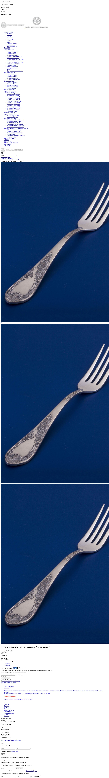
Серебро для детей (9, 81)
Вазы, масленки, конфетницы (15, 62)
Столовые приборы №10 (13, 96)
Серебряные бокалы (12, 53)
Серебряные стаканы (12, 55)
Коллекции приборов (9, 92)
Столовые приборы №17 (13, 104)
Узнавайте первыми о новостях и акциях (12, 674)
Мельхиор (6, 688)
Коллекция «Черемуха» (13, 94)
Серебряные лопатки (12, 78)
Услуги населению (12, 46)
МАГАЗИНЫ (7, 141)
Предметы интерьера (9, 112)
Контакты (6, 716)
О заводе (6, 704)
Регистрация (19, 768)
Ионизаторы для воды (10, 89)
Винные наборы (11, 52)
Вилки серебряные (12, 84)
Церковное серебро (9, 138)
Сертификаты (11, 45)
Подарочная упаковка (10, 91)
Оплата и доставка (9, 708)
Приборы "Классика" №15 (14, 101)
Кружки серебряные (12, 85)
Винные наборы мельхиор (14, 131)
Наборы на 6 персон (12, 117)
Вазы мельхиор (11, 134)
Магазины (6, 707)
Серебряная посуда (9, 49)
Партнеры (10, 38)
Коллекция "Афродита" (13, 109)
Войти (2, 754)
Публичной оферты (31, 771)
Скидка (9, 40)
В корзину (3, 661)
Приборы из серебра (9, 72)
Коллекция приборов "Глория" (15, 124)
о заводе (9, 33)
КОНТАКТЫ (7, 144)
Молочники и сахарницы (14, 61)
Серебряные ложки (12, 73)
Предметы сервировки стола (15, 71)
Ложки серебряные (12, 82)
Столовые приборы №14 (13, 99)
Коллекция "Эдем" (12, 111)
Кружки (9, 69)
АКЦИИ (6, 140)
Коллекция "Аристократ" (14, 108)
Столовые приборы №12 (13, 98)
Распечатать (7, 665)
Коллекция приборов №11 (14, 122)
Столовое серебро (9, 686)
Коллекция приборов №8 (14, 121)
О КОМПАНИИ (8, 32)
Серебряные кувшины (13, 50)
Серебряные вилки (12, 75)
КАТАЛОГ (7, 48)
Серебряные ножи (12, 76)
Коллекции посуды (27, 699)
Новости (9, 35)
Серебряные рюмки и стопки (15, 56)
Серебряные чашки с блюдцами (15, 59)
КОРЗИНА (7, 145)
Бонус (8, 42)
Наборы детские (11, 88)
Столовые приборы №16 (13, 102)
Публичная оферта (12, 43)
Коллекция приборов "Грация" (15, 127)
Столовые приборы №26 (13, 107)
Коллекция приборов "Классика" (16, 125)
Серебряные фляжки (12, 68)
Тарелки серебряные (12, 86)
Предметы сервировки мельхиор (16, 135)
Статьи (9, 36)
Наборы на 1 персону (13, 115)
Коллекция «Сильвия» (13, 95)
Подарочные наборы (9, 114)
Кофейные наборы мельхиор (15, 132)
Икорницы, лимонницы (13, 63)
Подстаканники (11, 65)
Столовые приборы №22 (13, 105)
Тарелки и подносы (12, 66)
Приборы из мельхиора (10, 118)
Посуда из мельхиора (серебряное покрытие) (16, 128)
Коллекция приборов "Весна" (15, 119)
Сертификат (7, 663)
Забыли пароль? (15, 751)
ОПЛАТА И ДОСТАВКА (11, 142)
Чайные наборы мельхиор (14, 130)
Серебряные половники (13, 79)
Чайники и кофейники (13, 58)
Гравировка (10, 39)
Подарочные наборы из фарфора (13, 699)
